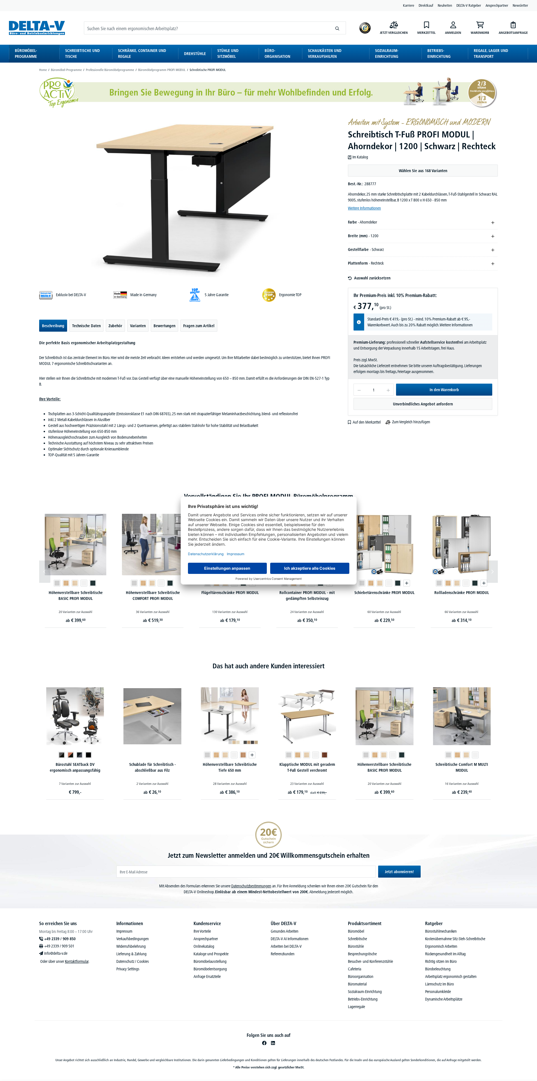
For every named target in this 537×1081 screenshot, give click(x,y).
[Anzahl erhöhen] (388, 390)
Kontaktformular (76, 961)
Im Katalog (360, 157)
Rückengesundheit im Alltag (445, 954)
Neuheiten (445, 5)
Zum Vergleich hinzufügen (411, 421)
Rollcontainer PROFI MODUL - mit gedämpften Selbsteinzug (307, 595)
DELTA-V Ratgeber (468, 5)
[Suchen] (337, 28)
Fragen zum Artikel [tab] (199, 325)
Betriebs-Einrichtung (363, 999)
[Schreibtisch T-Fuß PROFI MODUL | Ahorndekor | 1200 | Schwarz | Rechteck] (185, 197)
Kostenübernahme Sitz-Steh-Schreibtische (455, 939)
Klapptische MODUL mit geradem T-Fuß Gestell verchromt (230, 767)
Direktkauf (426, 5)
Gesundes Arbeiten (284, 931)
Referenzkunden (283, 954)
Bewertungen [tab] (164, 325)
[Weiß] (84, 583)
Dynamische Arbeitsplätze (443, 999)
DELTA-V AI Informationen (289, 939)
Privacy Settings (127, 969)
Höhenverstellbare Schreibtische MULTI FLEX (462, 767)
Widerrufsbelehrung (131, 946)
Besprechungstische (362, 954)
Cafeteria (354, 969)
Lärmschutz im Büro (439, 984)
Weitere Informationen (364, 208)
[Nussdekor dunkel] (247, 755)
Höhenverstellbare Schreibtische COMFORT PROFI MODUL (153, 595)
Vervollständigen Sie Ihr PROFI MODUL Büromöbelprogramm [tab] (268, 496)
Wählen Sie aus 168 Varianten (423, 170)
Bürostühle (356, 946)
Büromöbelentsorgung (210, 969)
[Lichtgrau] (57, 583)
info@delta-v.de (55, 953)
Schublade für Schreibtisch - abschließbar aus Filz (75, 767)
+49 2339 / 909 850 (60, 939)
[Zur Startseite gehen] (37, 28)
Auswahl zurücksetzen (372, 278)
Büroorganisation (360, 976)
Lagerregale (356, 1007)
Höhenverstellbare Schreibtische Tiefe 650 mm (152, 767)
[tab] (53, 326)
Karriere (408, 5)
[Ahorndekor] (75, 583)
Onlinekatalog (204, 946)
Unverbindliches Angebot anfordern (423, 404)
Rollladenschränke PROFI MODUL (461, 592)
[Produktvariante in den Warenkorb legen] (406, 583)
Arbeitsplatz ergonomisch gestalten (451, 976)
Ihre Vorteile (202, 931)
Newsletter (520, 5)
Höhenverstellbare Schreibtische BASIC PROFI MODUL (76, 595)
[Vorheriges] (44, 571)
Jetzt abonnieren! (399, 871)
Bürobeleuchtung (438, 969)
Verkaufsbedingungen (132, 939)
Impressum (124, 931)
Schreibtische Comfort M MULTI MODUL (384, 767)
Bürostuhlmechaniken (441, 931)
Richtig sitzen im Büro (441, 961)
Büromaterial (357, 984)
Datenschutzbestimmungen (251, 885)
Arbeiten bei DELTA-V (286, 946)
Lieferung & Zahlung (131, 954)
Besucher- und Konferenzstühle (370, 961)
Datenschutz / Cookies (132, 961)
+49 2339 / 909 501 (59, 946)
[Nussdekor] (165, 755)
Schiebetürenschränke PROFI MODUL (384, 592)
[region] (186, 197)
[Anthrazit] (93, 583)
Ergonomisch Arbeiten (441, 946)
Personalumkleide (438, 992)
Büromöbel (356, 931)
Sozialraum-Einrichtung (365, 992)
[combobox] (206, 28)
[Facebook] (264, 1043)
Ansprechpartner (497, 5)
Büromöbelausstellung (210, 961)
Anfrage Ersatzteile (207, 976)
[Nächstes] (492, 571)
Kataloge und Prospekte (211, 954)
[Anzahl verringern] (359, 390)
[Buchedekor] (66, 583)
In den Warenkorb (444, 389)
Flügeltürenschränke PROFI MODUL (230, 592)
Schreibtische (357, 939)
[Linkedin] (273, 1043)
